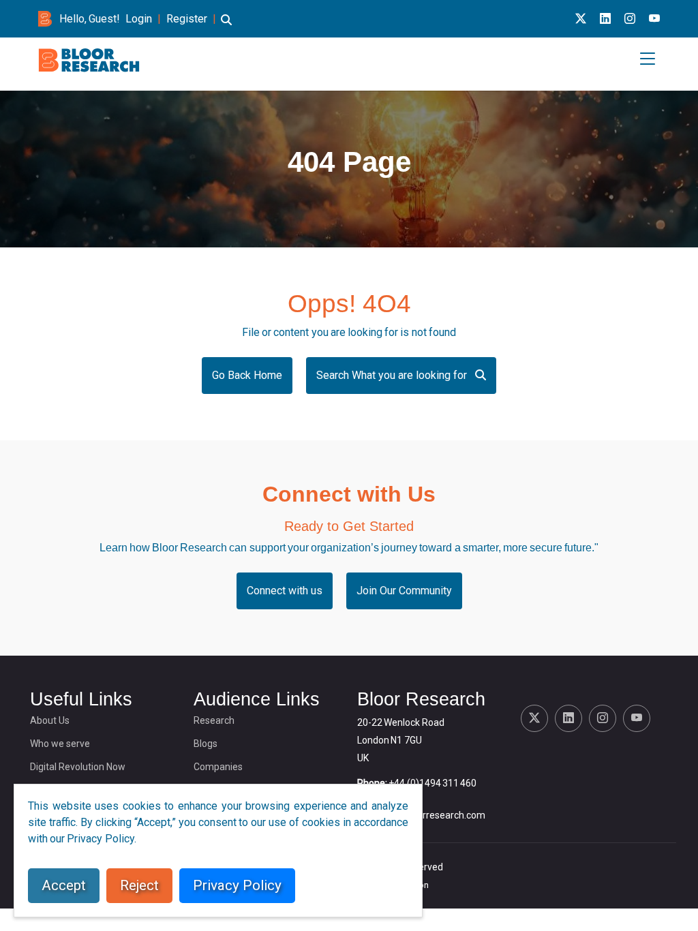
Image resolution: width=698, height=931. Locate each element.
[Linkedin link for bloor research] (605, 18)
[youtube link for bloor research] (654, 18)
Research (214, 720)
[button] (226, 26)
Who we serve (60, 743)
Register (186, 18)
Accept (64, 885)
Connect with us (284, 590)
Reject (139, 885)
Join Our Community (404, 590)
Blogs (205, 743)
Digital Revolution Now (77, 767)
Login (138, 18)
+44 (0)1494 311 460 (432, 783)
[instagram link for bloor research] (630, 18)
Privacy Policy (237, 885)
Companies (218, 767)
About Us (50, 720)
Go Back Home (247, 375)
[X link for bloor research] (581, 18)
